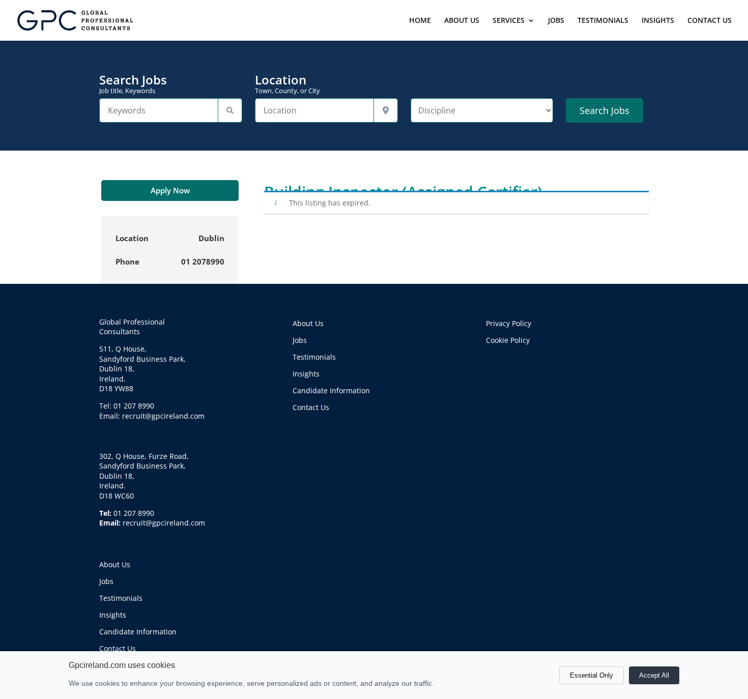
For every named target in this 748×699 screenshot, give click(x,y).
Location (287, 84)
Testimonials (120, 598)
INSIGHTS (658, 21)
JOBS (556, 21)
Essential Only (591, 675)
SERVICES (509, 21)
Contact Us (117, 648)
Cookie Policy (508, 340)
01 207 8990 (133, 513)
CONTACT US (709, 21)
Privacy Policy (508, 323)
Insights (112, 615)
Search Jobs (133, 84)
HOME (420, 21)
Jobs (106, 581)
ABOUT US (461, 21)
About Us (114, 564)
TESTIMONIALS (603, 21)
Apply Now (170, 190)
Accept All (654, 675)
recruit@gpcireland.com (164, 523)
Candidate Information (138, 631)
